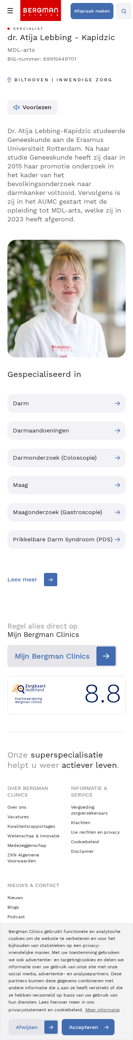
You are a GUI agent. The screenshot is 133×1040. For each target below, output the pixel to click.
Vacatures (18, 816)
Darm (21, 403)
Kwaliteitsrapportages (31, 826)
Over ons (16, 807)
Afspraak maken (92, 11)
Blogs (13, 907)
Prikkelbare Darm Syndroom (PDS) (63, 539)
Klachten (80, 822)
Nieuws (15, 897)
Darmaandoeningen (41, 430)
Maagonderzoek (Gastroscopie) (57, 512)
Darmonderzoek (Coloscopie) (55, 457)
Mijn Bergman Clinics (52, 656)
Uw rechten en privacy (95, 832)
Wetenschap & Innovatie (33, 835)
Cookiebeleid (85, 841)
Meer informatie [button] (102, 1009)
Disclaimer (82, 851)
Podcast (16, 916)
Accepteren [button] (83, 1027)
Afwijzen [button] (27, 1027)
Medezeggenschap (27, 845)
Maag (20, 484)
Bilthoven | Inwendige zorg (63, 79)
